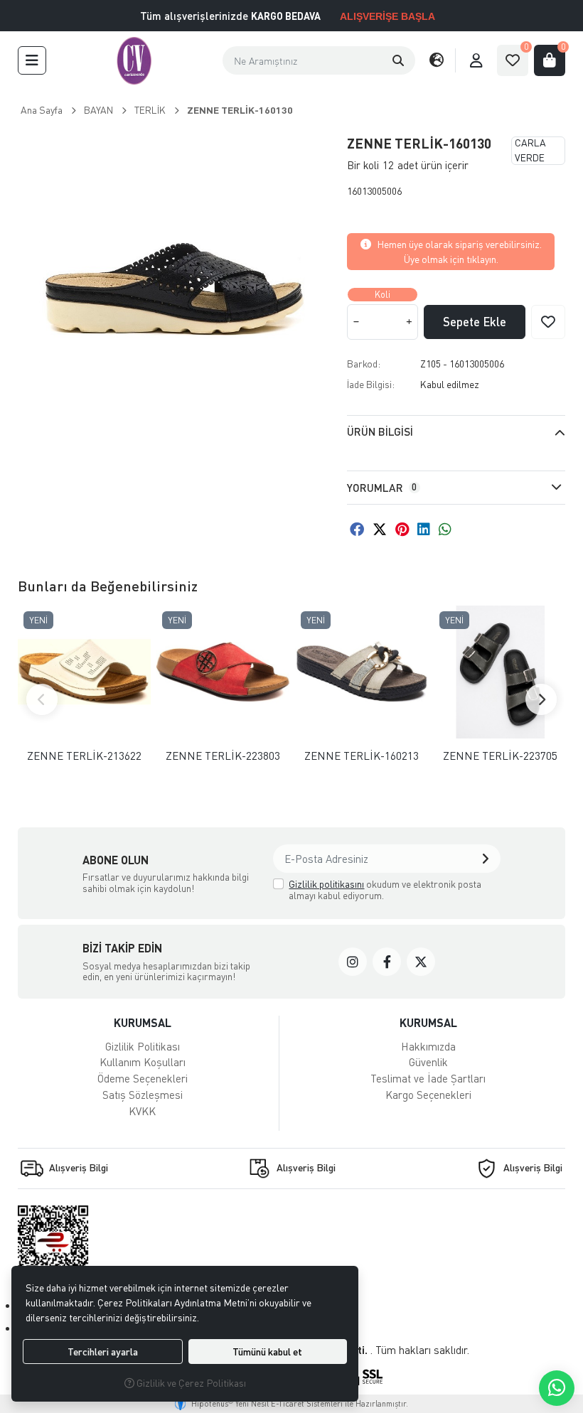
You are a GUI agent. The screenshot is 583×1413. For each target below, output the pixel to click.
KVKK (142, 1111)
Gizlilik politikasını (326, 884)
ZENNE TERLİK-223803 (223, 756)
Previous (42, 699)
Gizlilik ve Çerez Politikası (190, 1383)
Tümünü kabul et (267, 1351)
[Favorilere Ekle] (548, 322)
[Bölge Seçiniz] (436, 60)
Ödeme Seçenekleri (142, 1078)
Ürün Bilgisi (380, 431)
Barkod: (363, 364)
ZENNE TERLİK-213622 (84, 756)
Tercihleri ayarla (103, 1351)
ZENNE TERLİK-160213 (361, 756)
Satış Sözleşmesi (142, 1094)
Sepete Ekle (474, 321)
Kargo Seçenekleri (428, 1094)
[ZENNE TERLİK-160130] (174, 287)
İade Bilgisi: (371, 384)
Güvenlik (428, 1061)
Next (541, 699)
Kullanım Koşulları (143, 1061)
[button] (32, 60)
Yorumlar (382, 487)
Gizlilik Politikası (142, 1046)
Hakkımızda (428, 1046)
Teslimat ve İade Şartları (428, 1078)
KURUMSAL (142, 1022)
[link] (352, 961)
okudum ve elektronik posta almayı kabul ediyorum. (385, 890)
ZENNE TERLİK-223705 (500, 756)
